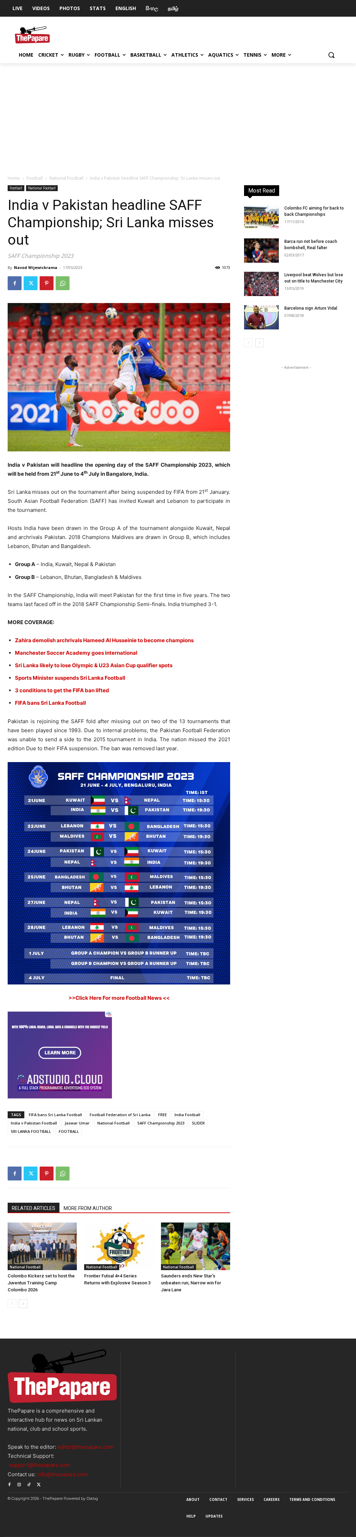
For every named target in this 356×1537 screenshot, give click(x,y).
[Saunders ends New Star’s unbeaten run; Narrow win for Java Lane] (195, 1246)
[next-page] (23, 1303)
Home (14, 178)
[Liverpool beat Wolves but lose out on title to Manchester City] (261, 284)
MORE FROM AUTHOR (88, 1208)
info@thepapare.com (62, 1474)
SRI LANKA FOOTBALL (31, 1131)
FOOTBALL (69, 1131)
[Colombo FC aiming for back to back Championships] (261, 217)
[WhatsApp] (63, 283)
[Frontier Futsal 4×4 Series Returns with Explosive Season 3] (118, 1246)
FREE (162, 1114)
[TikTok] (29, 1484)
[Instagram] (19, 1484)
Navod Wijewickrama (35, 267)
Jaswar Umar (77, 1123)
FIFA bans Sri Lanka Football (55, 1114)
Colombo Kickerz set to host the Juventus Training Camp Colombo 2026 (41, 1282)
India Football (187, 1114)
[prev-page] (12, 1303)
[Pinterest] (47, 283)
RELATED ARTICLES (33, 1208)
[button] (331, 55)
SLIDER (198, 1123)
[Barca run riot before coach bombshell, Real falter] (261, 250)
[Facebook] (15, 283)
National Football (66, 178)
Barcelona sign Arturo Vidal (310, 308)
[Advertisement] (178, 115)
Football (34, 178)
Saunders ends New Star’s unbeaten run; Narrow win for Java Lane (191, 1282)
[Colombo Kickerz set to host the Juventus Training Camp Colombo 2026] (42, 1246)
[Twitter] (31, 283)
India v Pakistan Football (34, 1123)
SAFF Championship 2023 (160, 1123)
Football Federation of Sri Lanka (120, 1114)
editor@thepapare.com (85, 1447)
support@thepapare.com (39, 1465)
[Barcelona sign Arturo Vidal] (261, 317)
